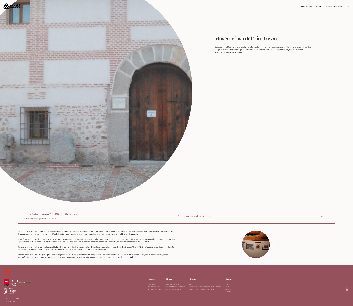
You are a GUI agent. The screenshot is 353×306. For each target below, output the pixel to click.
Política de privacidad (154, 289)
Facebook (228, 284)
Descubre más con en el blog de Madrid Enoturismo (205, 286)
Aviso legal (151, 284)
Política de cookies (154, 286)
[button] (275, 242)
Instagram (228, 289)
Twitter (227, 286)
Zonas (191, 284)
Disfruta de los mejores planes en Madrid (201, 289)
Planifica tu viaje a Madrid (173, 289)
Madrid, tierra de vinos (172, 284)
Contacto (228, 292)
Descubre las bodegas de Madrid (175, 286)
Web (321, 216)
